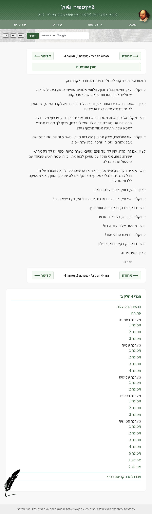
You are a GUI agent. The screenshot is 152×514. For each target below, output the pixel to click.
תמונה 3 (135, 338)
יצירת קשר (19, 24)
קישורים (57, 24)
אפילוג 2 (135, 466)
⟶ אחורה (130, 56)
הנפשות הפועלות (129, 306)
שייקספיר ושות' (78, 7)
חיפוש (32, 35)
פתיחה (136, 313)
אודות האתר (94, 24)
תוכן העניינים (86, 66)
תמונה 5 (135, 453)
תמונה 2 (135, 331)
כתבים (132, 24)
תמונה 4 (135, 370)
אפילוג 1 (135, 460)
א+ (20, 35)
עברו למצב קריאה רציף (124, 476)
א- (6, 35)
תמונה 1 (135, 325)
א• (13, 35)
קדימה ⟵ (42, 56)
